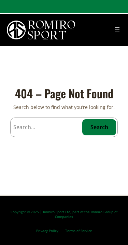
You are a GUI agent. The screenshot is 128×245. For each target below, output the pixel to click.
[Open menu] (117, 30)
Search (99, 127)
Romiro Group (102, 211)
